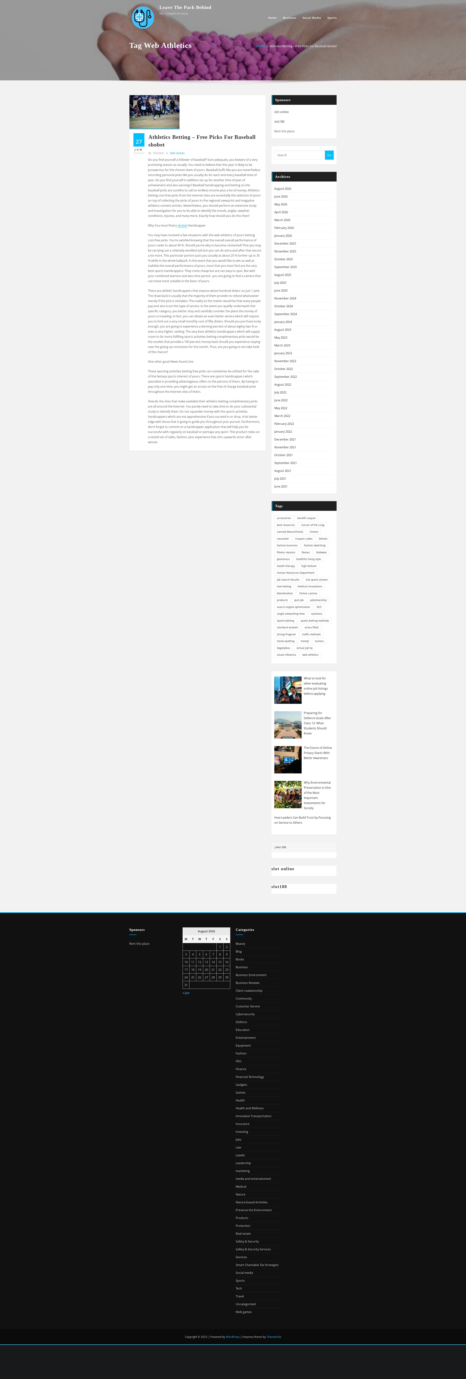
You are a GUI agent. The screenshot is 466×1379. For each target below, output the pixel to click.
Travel (240, 1296)
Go (329, 155)
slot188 (279, 122)
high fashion (309, 566)
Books (240, 959)
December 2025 (285, 243)
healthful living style (308, 559)
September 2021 (285, 463)
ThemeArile (274, 1337)
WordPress (233, 1337)
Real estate (243, 1234)
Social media (312, 17)
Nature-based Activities (252, 1202)
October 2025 (283, 259)
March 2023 (282, 345)
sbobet (182, 225)
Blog (239, 951)
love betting (284, 586)
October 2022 (283, 369)
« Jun (186, 993)
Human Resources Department (296, 572)
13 (206, 962)
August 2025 (282, 275)
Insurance (242, 1124)
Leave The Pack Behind (185, 7)
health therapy (286, 566)
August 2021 (282, 471)
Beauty (240, 944)
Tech (239, 1288)
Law (238, 1147)
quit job (299, 600)
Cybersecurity (245, 1014)
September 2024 (285, 314)
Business (289, 17)
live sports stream (317, 579)
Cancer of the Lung (312, 525)
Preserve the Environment (254, 1210)
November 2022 (285, 361)
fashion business (287, 545)
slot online (281, 112)
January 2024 (283, 322)
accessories (284, 518)
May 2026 (280, 204)
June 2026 (281, 196)
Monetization (285, 593)
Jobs (239, 1140)
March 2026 (282, 220)
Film (238, 1061)
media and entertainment (253, 1179)
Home (272, 17)
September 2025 (285, 267)
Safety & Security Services (253, 1249)
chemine (156, 153)
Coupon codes (304, 538)
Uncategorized (246, 1304)
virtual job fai (305, 648)
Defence (241, 1022)
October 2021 (283, 455)
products (282, 600)
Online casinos (308, 593)
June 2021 (281, 486)
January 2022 (283, 432)
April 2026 (281, 212)
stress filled (312, 627)
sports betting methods (315, 620)
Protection (243, 1226)
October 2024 (283, 306)
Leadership (243, 1163)
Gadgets (241, 1085)
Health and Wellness (250, 1108)
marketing (243, 1171)
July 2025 (280, 283)
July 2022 (280, 392)
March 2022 (282, 416)
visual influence (286, 654)
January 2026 (283, 236)
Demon (323, 538)
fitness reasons (286, 552)
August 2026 (282, 189)
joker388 (280, 847)
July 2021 (280, 479)
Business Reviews (248, 983)
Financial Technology (250, 1077)
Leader (240, 1155)
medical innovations (310, 586)
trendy (305, 641)
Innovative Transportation (253, 1116)
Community (244, 998)
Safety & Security (247, 1241)
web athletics (310, 654)
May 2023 (280, 338)
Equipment (243, 1045)
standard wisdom (287, 627)
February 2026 (284, 228)
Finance (241, 1069)
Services (241, 1257)
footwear (321, 552)
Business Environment (251, 975)
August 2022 (282, 385)
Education (243, 1030)
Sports (332, 17)
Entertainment (246, 1038)
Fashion (241, 1053)
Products (242, 1218)
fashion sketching (314, 545)
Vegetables (283, 648)
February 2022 (284, 424)
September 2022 (285, 377)
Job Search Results (288, 579)
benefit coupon (306, 518)
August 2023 (282, 330)
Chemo (314, 531)
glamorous (283, 559)
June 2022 (281, 400)
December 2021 (285, 439)
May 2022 (280, 408)
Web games (177, 153)
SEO (319, 607)
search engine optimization (293, 607)
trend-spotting (286, 641)
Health (240, 1100)
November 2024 (285, 298)
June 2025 (281, 290)
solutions (316, 613)
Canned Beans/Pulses (290, 531)
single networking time (291, 613)
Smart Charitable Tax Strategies (257, 1265)
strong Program (286, 634)
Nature (240, 1194)
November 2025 (285, 251)
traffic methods (311, 634)
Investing (242, 1132)
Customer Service (248, 1006)
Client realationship (249, 991)
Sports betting (285, 620)
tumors (319, 641)
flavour (306, 552)
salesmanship (318, 600)
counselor (283, 538)
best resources (286, 525)
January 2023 (283, 353)
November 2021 (285, 447)
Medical (241, 1187)
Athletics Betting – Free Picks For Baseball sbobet (303, 46)
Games (240, 1093)
